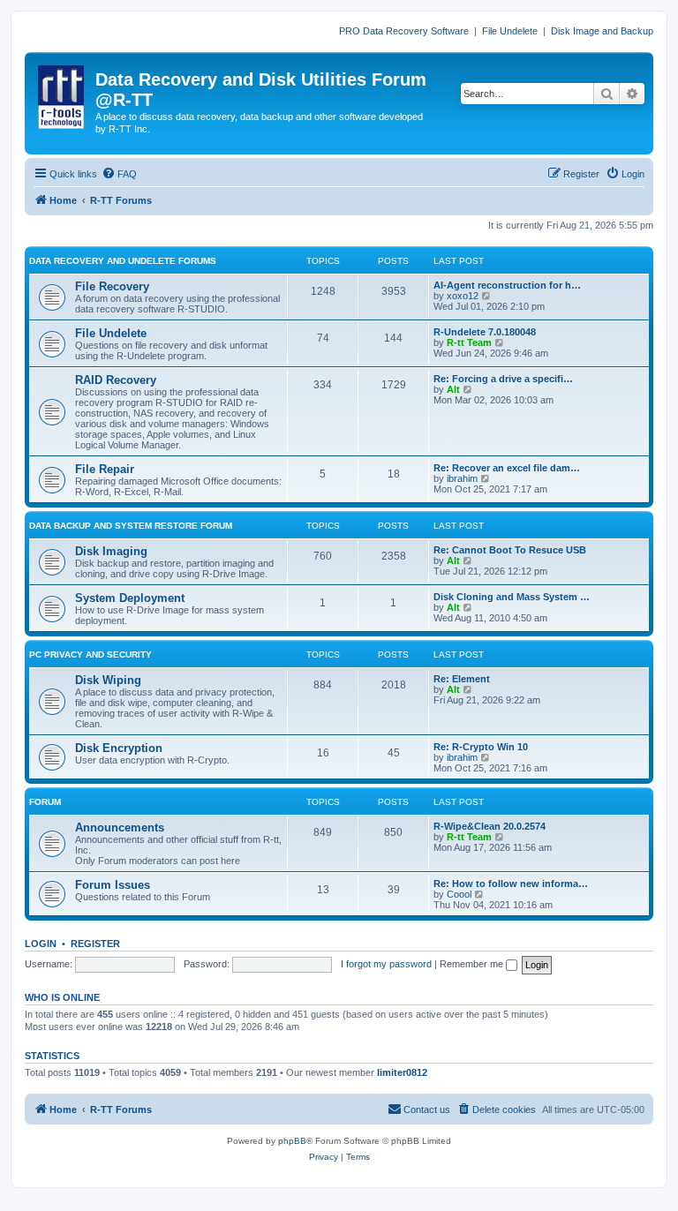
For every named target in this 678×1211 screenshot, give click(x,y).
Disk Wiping (108, 680)
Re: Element (461, 678)
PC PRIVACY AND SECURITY (90, 654)
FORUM (45, 802)
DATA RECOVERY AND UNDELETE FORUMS (122, 261)
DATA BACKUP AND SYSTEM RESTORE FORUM (130, 525)
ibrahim (462, 478)
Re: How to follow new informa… (510, 883)
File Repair (104, 469)
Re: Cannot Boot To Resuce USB (509, 550)
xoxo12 (462, 295)
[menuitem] (119, 173)
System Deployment (130, 598)
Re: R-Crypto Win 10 (480, 746)
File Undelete (510, 31)
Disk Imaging (111, 551)
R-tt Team (469, 342)
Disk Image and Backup (602, 31)
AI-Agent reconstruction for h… (507, 285)
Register (95, 943)
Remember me (473, 964)
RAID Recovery (115, 380)
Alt (453, 389)
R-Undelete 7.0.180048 (484, 332)
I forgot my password (386, 964)
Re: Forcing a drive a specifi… (503, 378)
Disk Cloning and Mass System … (511, 596)
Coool (459, 894)
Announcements (119, 827)
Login (40, 943)
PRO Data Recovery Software (404, 31)
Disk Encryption (118, 748)
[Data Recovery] (62, 93)
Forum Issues (112, 884)
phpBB (292, 1141)
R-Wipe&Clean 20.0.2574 (489, 826)
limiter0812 (402, 1072)
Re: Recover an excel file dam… (506, 468)
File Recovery (112, 286)
